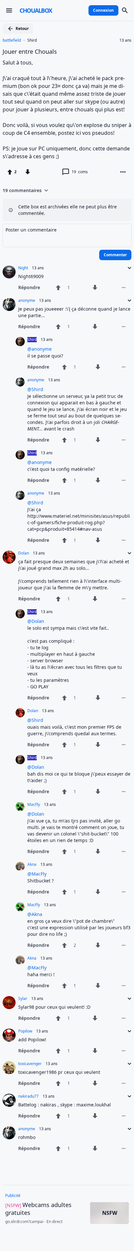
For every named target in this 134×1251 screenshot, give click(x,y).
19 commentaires (22, 190)
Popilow (25, 1031)
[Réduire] (127, 268)
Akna (31, 864)
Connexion (103, 10)
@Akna (34, 914)
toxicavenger (30, 1063)
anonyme (26, 300)
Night (23, 268)
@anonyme (39, 349)
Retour (22, 28)
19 (80, 172)
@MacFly (37, 874)
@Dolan (35, 621)
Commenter (115, 255)
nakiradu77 (28, 1096)
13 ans (125, 40)
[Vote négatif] (27, 172)
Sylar (22, 998)
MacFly (33, 804)
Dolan (23, 553)
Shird (32, 40)
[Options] (122, 172)
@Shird (35, 389)
